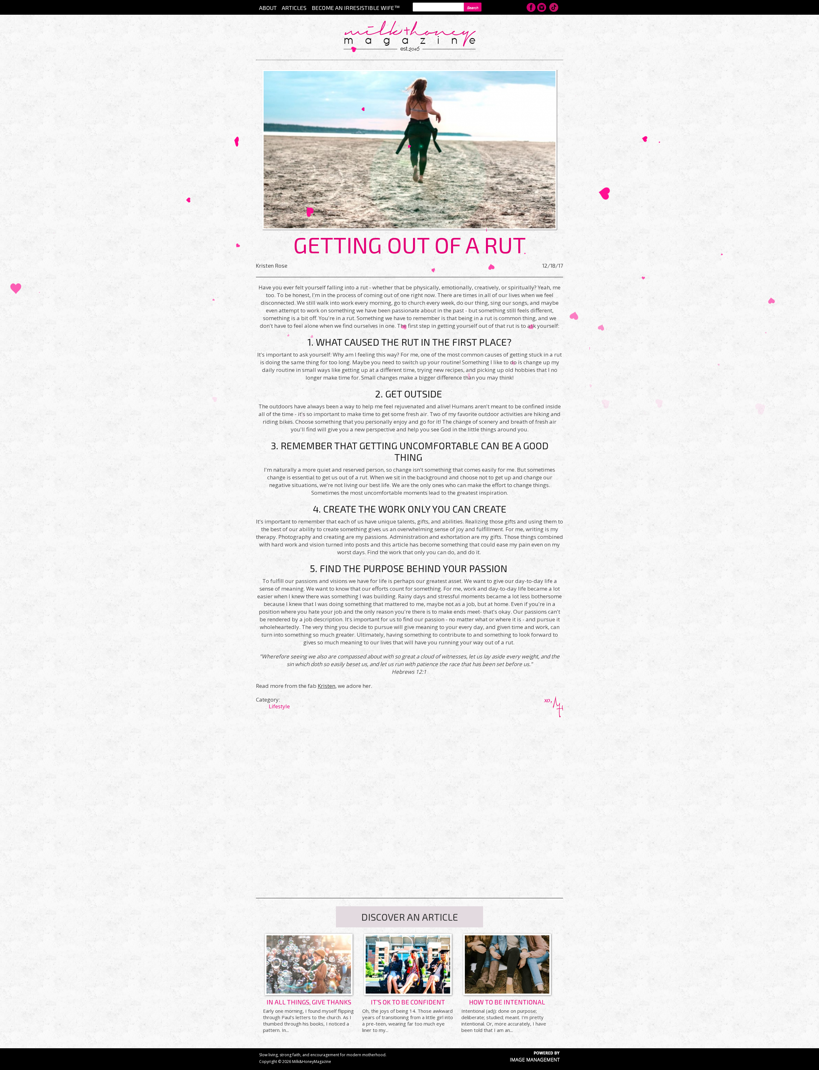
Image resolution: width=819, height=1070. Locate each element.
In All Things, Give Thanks (308, 1002)
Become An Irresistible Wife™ (356, 7)
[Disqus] (409, 797)
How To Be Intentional (507, 1002)
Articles (294, 7)
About (268, 7)
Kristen (326, 685)
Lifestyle (279, 706)
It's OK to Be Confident (408, 1002)
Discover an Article (409, 917)
